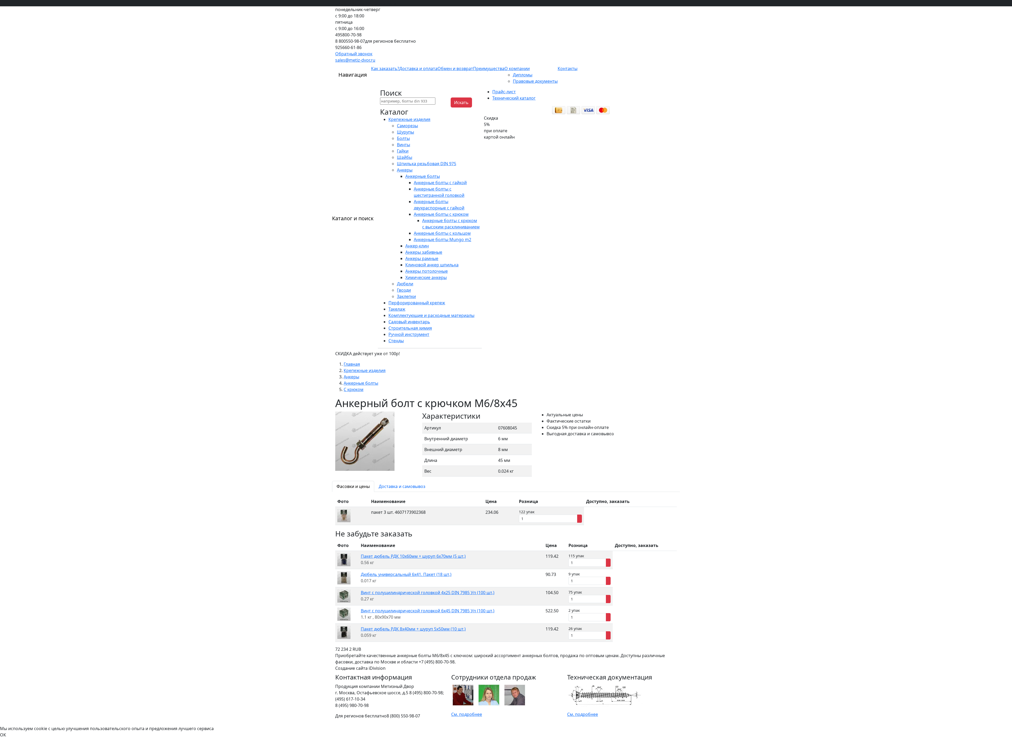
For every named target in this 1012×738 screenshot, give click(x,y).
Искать (461, 102)
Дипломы (522, 75)
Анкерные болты (422, 176)
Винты (403, 145)
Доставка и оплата (418, 68)
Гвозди (404, 290)
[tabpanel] (506, 510)
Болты (403, 138)
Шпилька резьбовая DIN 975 (426, 164)
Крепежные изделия (409, 119)
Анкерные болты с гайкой (440, 182)
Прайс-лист (504, 92)
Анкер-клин (417, 246)
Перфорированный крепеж (416, 303)
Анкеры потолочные (426, 271)
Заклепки (406, 296)
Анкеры (404, 170)
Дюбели (405, 284)
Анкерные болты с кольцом (442, 233)
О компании (517, 68)
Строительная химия (410, 328)
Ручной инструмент (408, 334)
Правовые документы (535, 81)
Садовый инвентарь (409, 322)
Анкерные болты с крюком (441, 214)
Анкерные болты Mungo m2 (442, 239)
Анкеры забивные (423, 252)
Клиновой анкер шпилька (432, 265)
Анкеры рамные (421, 258)
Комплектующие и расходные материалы (431, 315)
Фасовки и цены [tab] (353, 486)
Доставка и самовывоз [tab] (402, 486)
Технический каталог (514, 98)
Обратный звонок (353, 54)
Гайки (402, 151)
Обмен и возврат (455, 68)
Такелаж (396, 309)
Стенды (396, 341)
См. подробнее (466, 714)
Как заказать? (385, 68)
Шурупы (405, 132)
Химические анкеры (426, 277)
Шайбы (404, 157)
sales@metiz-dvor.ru (355, 60)
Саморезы (407, 126)
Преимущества (488, 68)
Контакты (567, 68)
